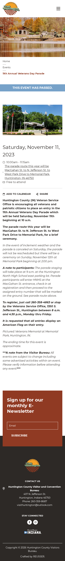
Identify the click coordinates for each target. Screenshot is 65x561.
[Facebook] (29, 522)
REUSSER (38, 556)
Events (6, 67)
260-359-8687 (39, 501)
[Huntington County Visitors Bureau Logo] (11, 8)
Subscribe (19, 435)
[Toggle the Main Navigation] (58, 9)
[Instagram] (35, 522)
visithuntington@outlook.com (34, 505)
